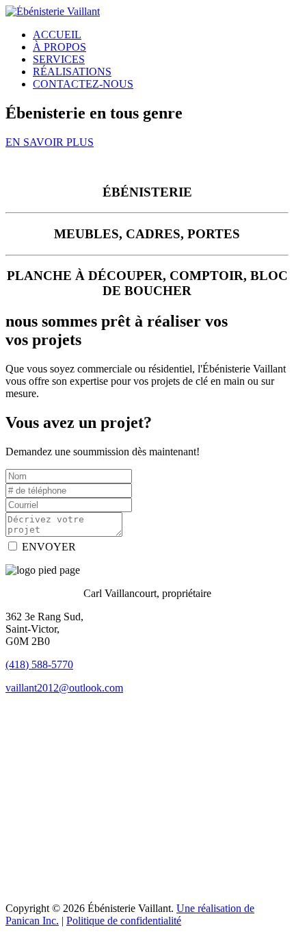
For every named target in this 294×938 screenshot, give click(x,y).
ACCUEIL (57, 34)
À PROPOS (59, 47)
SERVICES (59, 59)
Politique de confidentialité (123, 920)
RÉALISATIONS (72, 71)
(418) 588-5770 (39, 664)
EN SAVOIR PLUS (49, 142)
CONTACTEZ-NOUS (83, 84)
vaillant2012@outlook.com (64, 688)
